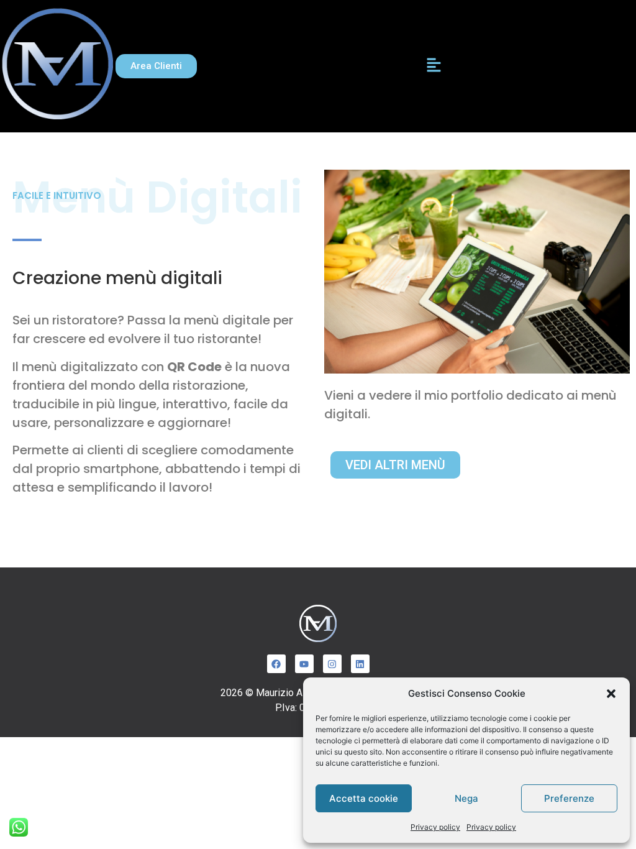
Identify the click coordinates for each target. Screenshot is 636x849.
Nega (466, 798)
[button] (611, 693)
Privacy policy (435, 827)
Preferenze (569, 798)
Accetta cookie (363, 798)
